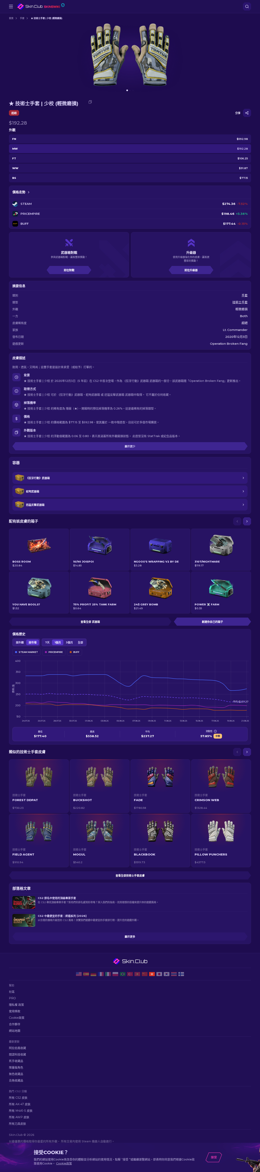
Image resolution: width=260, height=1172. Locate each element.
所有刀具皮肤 (17, 1124)
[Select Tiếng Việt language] (137, 974)
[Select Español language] (86, 974)
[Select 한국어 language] (166, 974)
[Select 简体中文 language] (144, 974)
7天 (47, 642)
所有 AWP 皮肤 (19, 1117)
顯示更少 (130, 446)
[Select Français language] (100, 974)
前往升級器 (191, 270)
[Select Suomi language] (181, 974)
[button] (39, 786)
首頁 (11, 18)
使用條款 (14, 1011)
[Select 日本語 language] (159, 974)
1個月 (57, 642)
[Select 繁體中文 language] (152, 974)
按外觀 (20, 642)
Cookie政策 (16, 1018)
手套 (22, 18)
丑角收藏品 (16, 1080)
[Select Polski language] (115, 974)
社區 (12, 992)
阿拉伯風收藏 (17, 1048)
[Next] (247, 521)
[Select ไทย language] (174, 974)
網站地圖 (14, 1031)
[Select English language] (78, 974)
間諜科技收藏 (17, 1054)
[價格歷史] (28, 192)
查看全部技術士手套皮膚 (130, 875)
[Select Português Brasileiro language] (122, 974)
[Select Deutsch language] (93, 974)
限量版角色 (16, 1067)
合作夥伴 (14, 1024)
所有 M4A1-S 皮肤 (20, 1111)
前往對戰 (69, 270)
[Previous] (237, 521)
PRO (12, 998)
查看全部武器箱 (90, 621)
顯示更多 (130, 936)
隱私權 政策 (16, 1005)
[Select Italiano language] (108, 974)
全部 (80, 642)
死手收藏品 (16, 1061)
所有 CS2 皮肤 (18, 1098)
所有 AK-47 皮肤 (19, 1104)
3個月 (69, 642)
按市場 (33, 642)
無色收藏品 (16, 1074)
